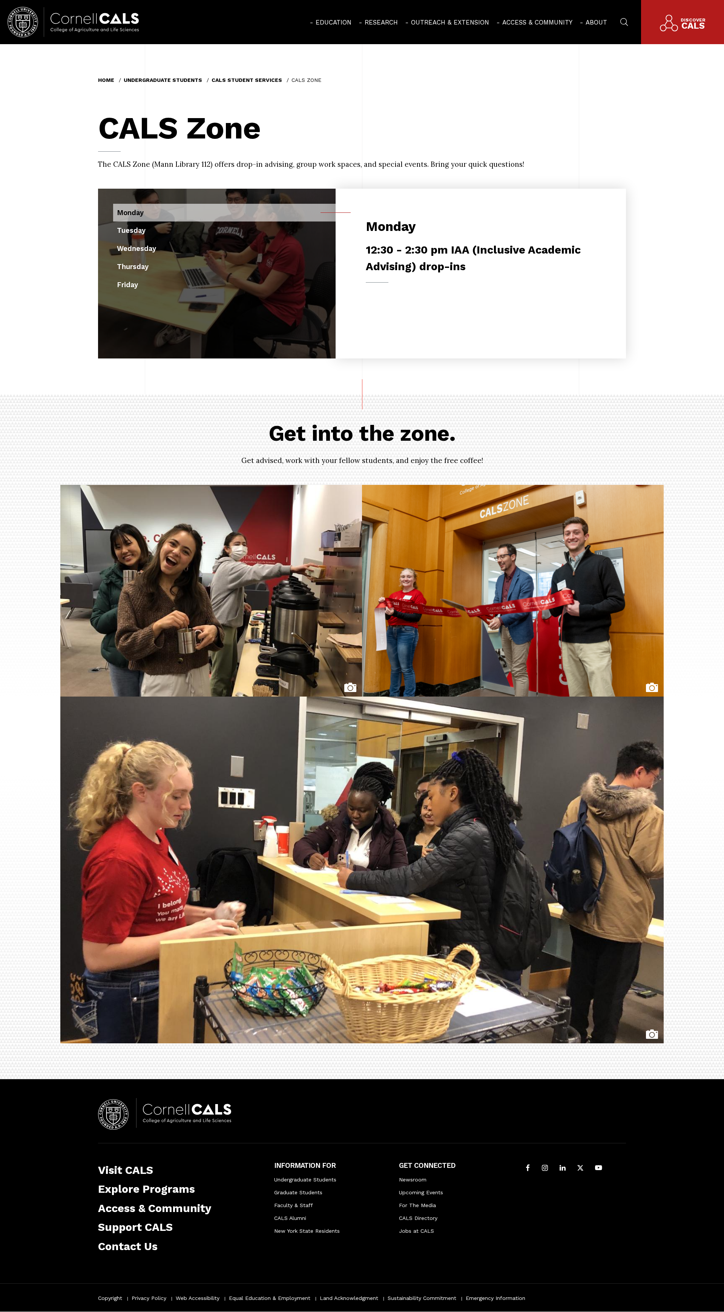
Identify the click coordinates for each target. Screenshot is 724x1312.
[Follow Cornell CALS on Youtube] (598, 1168)
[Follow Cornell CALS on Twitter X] (580, 1168)
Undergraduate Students (163, 80)
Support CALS (135, 1227)
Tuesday (131, 230)
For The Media (417, 1205)
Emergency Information (495, 1298)
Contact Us (128, 1246)
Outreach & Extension (450, 22)
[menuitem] (330, 22)
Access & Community (537, 22)
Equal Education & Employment (269, 1298)
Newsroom (412, 1180)
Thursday (133, 267)
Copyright (110, 1298)
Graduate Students (298, 1192)
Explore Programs (146, 1189)
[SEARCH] (624, 21)
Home (106, 80)
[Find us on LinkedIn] (563, 1168)
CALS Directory (418, 1218)
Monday (130, 213)
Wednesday (136, 248)
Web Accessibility (197, 1298)
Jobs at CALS (416, 1231)
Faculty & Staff (293, 1205)
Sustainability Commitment (422, 1298)
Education (333, 22)
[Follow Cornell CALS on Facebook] (528, 1168)
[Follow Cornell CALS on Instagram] (545, 1168)
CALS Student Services (247, 80)
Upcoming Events (421, 1192)
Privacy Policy (149, 1298)
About (596, 22)
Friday (127, 285)
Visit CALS (125, 1170)
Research (381, 22)
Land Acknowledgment (349, 1298)
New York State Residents (307, 1231)
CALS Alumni (290, 1218)
